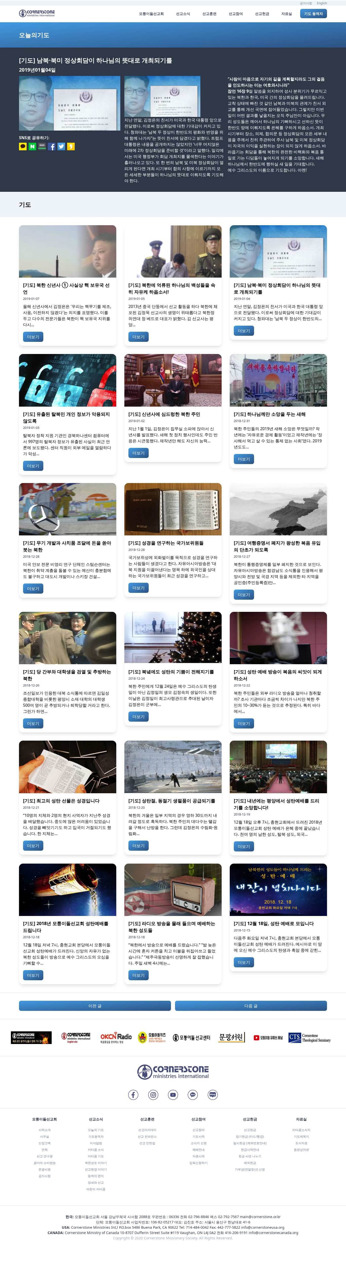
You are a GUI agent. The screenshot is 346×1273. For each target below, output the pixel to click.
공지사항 (306, 3)
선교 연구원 (45, 1156)
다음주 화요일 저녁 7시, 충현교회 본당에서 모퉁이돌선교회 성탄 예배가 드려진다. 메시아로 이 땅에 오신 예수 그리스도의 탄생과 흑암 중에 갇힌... (278, 944)
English (322, 3)
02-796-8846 (198, 1216)
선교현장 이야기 (96, 1169)
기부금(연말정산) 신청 (250, 1169)
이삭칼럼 (96, 1143)
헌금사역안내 (250, 1149)
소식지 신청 (199, 1143)
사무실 (44, 1136)
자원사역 (199, 1156)
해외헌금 (250, 1163)
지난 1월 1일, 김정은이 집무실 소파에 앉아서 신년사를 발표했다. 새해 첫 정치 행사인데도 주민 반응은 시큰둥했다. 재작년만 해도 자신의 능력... (173, 435)
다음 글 (251, 1006)
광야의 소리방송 (45, 1163)
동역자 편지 (96, 1176)
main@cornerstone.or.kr (260, 1216)
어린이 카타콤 (95, 1189)
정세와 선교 (96, 1182)
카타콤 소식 (96, 1149)
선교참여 (199, 1130)
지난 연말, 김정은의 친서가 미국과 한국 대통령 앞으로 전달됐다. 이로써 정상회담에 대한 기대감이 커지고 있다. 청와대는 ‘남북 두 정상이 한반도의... (278, 312)
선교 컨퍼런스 (147, 1136)
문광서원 (45, 1169)
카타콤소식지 (301, 1130)
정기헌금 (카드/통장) (250, 1136)
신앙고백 (45, 1143)
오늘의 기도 (96, 1130)
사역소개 (45, 1130)
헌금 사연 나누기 (250, 1156)
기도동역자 (96, 1136)
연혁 (45, 1149)
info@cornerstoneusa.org (262, 1227)
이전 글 (95, 1006)
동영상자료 (301, 1149)
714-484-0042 (197, 1227)
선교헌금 (250, 1130)
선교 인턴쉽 (147, 1143)
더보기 (33, 337)
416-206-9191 (236, 1232)
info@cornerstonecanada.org (273, 1232)
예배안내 (199, 1149)
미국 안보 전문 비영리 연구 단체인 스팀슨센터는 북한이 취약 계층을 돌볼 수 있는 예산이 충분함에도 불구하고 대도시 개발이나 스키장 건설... (67, 570)
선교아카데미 (147, 1130)
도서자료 (301, 1143)
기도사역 (199, 1136)
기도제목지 (301, 1136)
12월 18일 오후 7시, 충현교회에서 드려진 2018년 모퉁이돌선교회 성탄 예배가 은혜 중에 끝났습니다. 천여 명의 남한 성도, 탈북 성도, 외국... (278, 828)
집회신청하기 (198, 1163)
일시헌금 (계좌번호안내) (249, 1143)
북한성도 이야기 (96, 1163)
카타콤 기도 (96, 1156)
